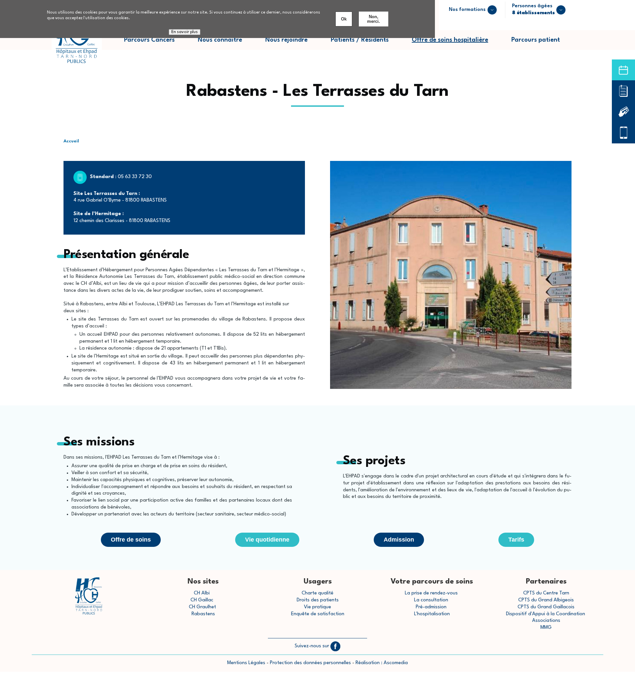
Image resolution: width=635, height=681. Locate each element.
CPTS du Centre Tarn (546, 593)
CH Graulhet (202, 607)
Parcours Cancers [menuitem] (155, 43)
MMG (546, 627)
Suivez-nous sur (312, 646)
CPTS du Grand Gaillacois (546, 607)
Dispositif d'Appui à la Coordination (546, 614)
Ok (344, 19)
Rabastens (203, 614)
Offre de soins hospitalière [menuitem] (450, 40)
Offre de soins (131, 539)
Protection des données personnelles (310, 663)
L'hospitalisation (432, 614)
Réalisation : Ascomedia (382, 663)
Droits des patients (318, 600)
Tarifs (516, 539)
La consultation (431, 600)
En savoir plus (184, 32)
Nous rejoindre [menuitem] (292, 43)
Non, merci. (373, 19)
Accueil (71, 141)
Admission (399, 539)
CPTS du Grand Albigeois (546, 600)
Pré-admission (431, 607)
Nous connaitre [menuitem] (226, 43)
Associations (546, 620)
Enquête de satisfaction (317, 614)
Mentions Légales (246, 663)
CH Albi (202, 593)
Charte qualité (317, 593)
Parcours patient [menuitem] (541, 43)
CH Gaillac (201, 600)
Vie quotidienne (267, 539)
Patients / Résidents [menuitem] (365, 43)
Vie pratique (317, 607)
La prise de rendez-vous (431, 593)
